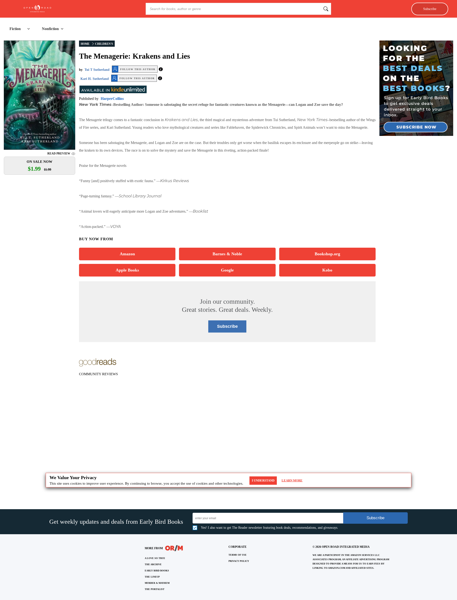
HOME (85, 44)
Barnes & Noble (227, 253)
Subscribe (429, 9)
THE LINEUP (152, 576)
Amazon (127, 253)
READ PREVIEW (58, 153)
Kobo (327, 270)
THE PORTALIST (154, 589)
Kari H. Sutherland (94, 79)
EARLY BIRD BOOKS (157, 570)
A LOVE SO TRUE (155, 558)
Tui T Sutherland (96, 70)
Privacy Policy (238, 561)
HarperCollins (112, 99)
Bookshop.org (327, 253)
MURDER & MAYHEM (157, 583)
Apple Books (127, 270)
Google (227, 270)
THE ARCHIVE (153, 564)
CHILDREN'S (104, 44)
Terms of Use (237, 555)
